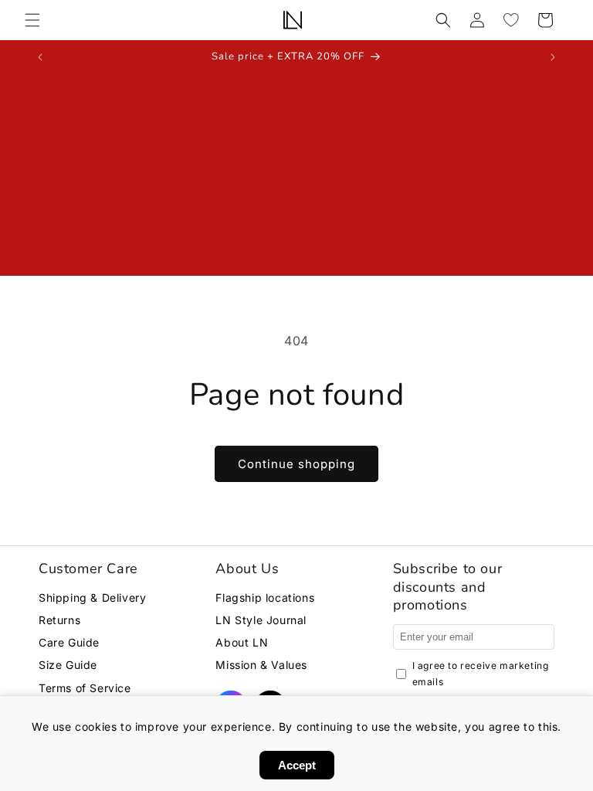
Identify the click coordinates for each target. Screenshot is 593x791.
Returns (59, 619)
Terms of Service (85, 687)
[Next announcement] (552, 57)
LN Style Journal (261, 619)
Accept (297, 765)
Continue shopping (296, 464)
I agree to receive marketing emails (480, 674)
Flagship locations (264, 597)
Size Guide (68, 664)
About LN (241, 642)
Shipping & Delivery (92, 597)
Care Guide (69, 642)
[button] (32, 20)
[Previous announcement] (40, 57)
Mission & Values (261, 664)
